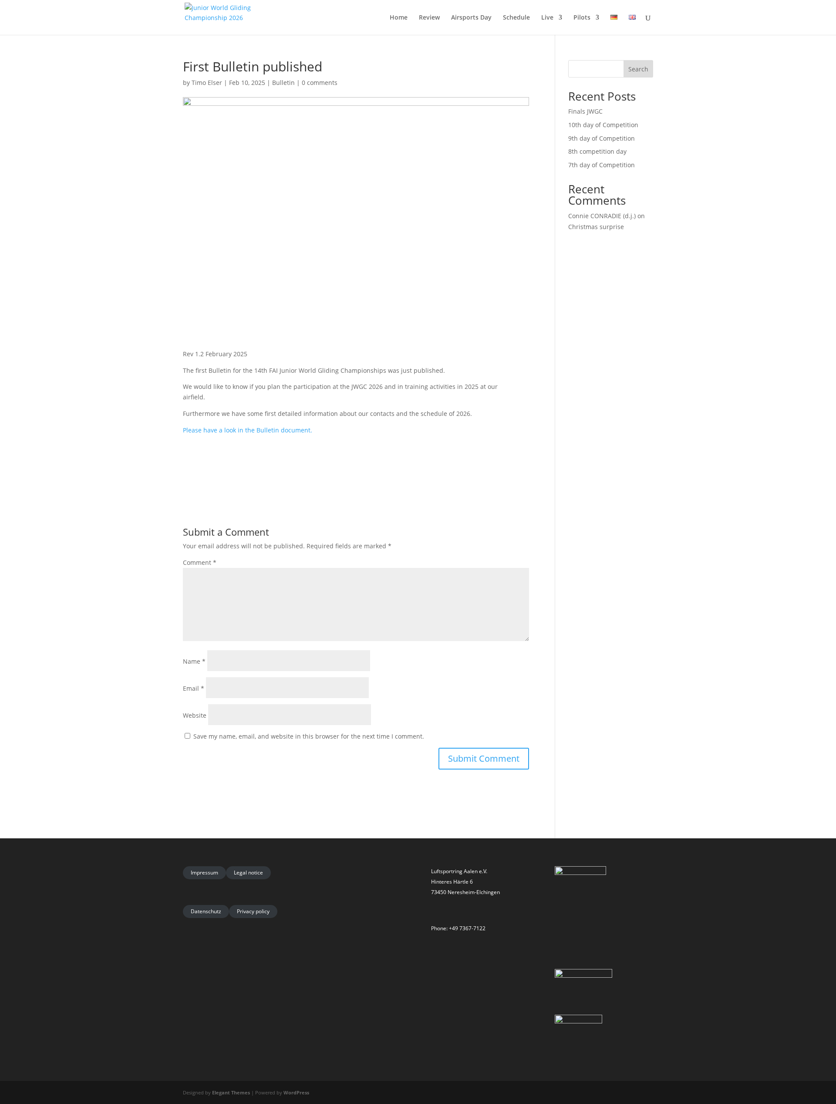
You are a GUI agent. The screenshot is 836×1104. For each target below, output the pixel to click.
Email (193, 688)
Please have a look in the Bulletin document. (247, 430)
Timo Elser (207, 82)
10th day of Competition (603, 125)
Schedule (516, 17)
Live (547, 17)
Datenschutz (206, 911)
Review (429, 17)
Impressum (204, 872)
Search (638, 69)
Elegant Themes (231, 1092)
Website (194, 715)
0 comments (319, 82)
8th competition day (597, 151)
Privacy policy (253, 911)
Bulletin (283, 82)
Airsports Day (471, 17)
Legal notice (248, 872)
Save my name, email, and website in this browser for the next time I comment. (308, 736)
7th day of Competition (601, 165)
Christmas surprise (596, 227)
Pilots (581, 17)
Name (194, 661)
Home (399, 17)
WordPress (296, 1092)
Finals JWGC (585, 111)
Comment (199, 562)
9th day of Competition (601, 138)
